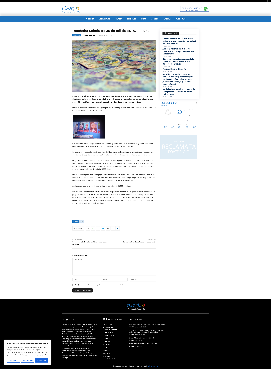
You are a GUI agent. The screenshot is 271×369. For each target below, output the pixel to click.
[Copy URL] (88, 228)
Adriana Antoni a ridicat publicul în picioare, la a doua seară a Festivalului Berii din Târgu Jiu (179, 41)
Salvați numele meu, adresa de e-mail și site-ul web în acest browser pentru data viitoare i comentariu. (104, 285)
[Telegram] (103, 228)
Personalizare (13, 360)
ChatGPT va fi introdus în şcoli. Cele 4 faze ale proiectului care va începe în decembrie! (146, 331)
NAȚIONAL (76, 35)
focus (81, 221)
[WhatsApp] (93, 228)
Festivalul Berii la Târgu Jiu (174, 69)
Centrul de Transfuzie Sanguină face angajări (139, 242)
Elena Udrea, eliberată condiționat (141, 338)
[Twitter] (113, 228)
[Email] (108, 228)
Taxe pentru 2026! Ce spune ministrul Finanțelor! (147, 324)
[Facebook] (98, 228)
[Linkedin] (117, 228)
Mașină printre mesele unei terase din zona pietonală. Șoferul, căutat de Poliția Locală (178, 91)
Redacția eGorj (89, 35)
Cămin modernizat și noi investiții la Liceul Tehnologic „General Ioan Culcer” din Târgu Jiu (178, 61)
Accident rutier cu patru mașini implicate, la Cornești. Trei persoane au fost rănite (178, 51)
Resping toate (28, 360)
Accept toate (41, 360)
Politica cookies (152, 366)
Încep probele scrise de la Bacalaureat (143, 344)
